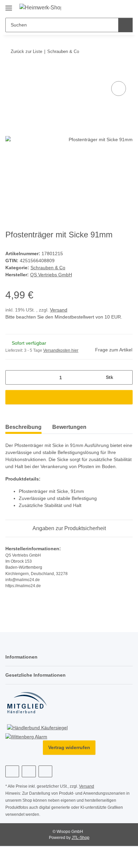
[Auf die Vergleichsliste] (118, 88)
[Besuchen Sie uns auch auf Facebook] (12, 773)
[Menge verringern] (13, 379)
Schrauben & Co (47, 268)
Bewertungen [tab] (69, 428)
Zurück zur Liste (26, 51)
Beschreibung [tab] (23, 428)
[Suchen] (125, 25)
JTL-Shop (80, 839)
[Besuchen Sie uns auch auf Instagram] (29, 773)
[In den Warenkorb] (10, 72)
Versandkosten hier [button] (60, 351)
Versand (58, 311)
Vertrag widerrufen (69, 749)
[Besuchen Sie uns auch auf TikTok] (45, 773)
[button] (115, 7)
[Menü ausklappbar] (8, 5)
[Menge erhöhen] (125, 379)
